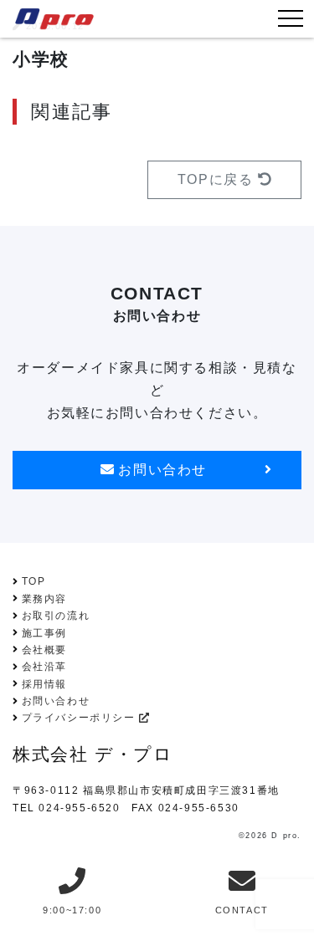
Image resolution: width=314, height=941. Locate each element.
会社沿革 (44, 667)
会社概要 (44, 650)
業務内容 (44, 599)
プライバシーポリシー (81, 718)
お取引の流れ (56, 615)
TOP (34, 581)
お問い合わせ (160, 470)
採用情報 (44, 684)
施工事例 (44, 633)
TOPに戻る (218, 179)
